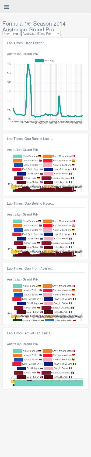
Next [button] (16, 33)
